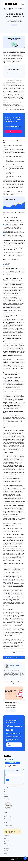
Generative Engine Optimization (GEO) (11, 826)
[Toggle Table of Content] (19, 73)
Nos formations (7, 841)
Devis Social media (7, 820)
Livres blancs (6, 839)
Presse (5, 853)
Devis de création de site (8, 818)
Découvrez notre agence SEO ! (14, 657)
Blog (5, 838)
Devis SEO (6, 814)
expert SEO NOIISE (18, 648)
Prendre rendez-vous (12, 131)
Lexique (5, 843)
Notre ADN (6, 850)
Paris (5, 791)
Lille (5, 793)
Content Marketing (8, 825)
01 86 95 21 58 (12, 763)
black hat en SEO (8, 568)
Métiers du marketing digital (9, 851)
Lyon (5, 789)
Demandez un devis (12, 744)
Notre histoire (6, 848)
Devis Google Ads (7, 816)
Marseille (6, 796)
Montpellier (6, 799)
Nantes (5, 794)
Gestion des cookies (18, 858)
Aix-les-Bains (6, 798)
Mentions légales (14, 859)
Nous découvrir (8, 846)
